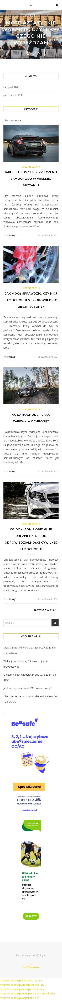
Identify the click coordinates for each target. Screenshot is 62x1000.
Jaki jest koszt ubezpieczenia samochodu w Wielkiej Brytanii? (31, 179)
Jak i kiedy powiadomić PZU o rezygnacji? (27, 688)
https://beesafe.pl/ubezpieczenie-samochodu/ (27, 993)
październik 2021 (13, 95)
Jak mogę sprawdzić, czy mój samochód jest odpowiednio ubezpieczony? (31, 300)
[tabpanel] (31, 34)
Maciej (12, 235)
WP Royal (40, 955)
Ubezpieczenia (31, 16)
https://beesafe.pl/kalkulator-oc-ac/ (21, 980)
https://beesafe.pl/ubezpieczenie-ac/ (22, 989)
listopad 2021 (11, 87)
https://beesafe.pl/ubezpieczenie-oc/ (22, 984)
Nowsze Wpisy (45, 610)
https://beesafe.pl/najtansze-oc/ (19, 997)
